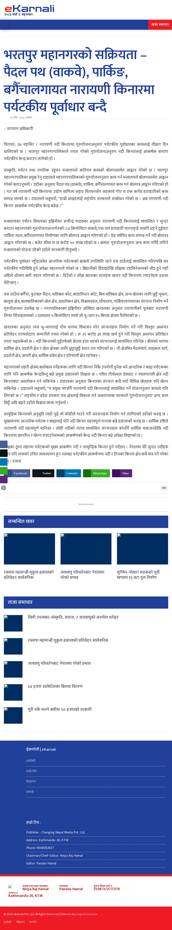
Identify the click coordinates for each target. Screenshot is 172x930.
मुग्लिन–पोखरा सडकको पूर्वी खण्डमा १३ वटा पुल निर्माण (138, 575)
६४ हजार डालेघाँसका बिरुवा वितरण (55, 686)
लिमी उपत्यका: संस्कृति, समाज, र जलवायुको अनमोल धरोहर (73, 617)
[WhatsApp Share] (4, 471)
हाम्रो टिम (31, 771)
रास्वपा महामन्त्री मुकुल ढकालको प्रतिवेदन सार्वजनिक (28, 575)
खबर (164, 488)
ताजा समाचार (160, 24)
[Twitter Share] (4, 453)
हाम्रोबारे (31, 761)
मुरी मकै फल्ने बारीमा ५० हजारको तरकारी (60, 710)
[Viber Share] (4, 479)
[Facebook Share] (4, 444)
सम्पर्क (30, 792)
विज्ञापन (31, 781)
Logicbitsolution (87, 914)
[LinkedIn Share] (4, 462)
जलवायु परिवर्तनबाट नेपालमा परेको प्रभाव (82, 575)
